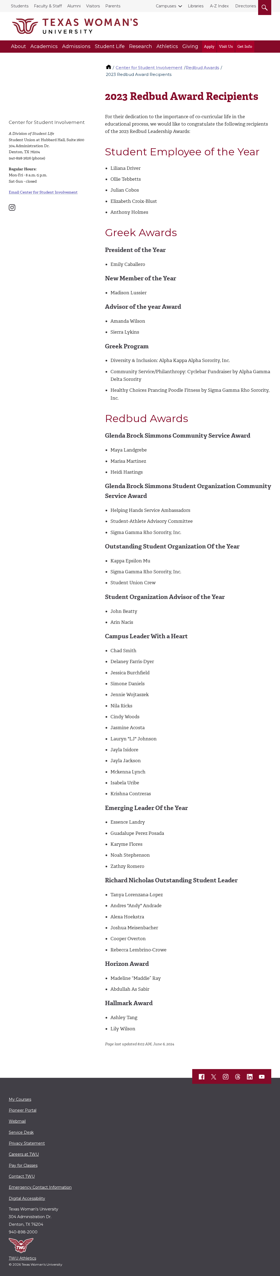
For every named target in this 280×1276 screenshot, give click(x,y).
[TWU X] (214, 1077)
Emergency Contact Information (40, 1187)
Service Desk (21, 1132)
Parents (112, 6)
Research (140, 46)
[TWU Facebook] (202, 1076)
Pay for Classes (23, 1165)
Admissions (76, 46)
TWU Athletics (22, 1258)
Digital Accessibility (27, 1198)
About (18, 46)
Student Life (110, 46)
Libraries (195, 6)
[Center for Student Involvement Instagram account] (12, 207)
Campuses (166, 6)
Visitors (93, 6)
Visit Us (226, 46)
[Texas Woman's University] (74, 26)
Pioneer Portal (22, 1110)
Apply (209, 46)
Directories (245, 6)
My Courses (20, 1099)
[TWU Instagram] (226, 1076)
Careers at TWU (24, 1154)
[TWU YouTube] (262, 1076)
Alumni (74, 6)
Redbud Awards (202, 67)
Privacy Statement (27, 1143)
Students (19, 6)
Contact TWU (22, 1176)
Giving (190, 46)
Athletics (167, 46)
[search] (264, 6)
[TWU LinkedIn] (250, 1076)
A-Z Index (219, 6)
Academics (44, 46)
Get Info (244, 46)
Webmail (17, 1121)
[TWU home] (109, 67)
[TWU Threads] (238, 1076)
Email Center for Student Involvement (43, 192)
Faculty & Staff (48, 6)
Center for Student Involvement (149, 67)
